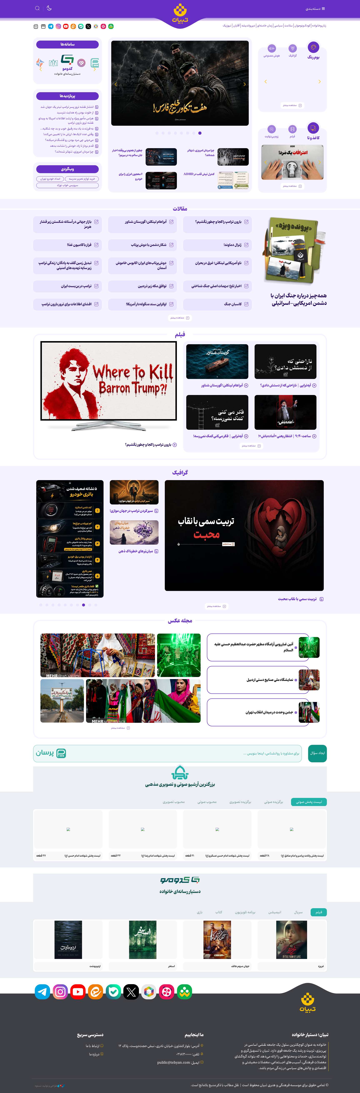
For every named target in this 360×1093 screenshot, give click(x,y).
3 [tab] (187, 133)
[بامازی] (39, 63)
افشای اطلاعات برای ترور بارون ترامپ (66, 304)
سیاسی (278, 26)
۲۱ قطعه (189, 856)
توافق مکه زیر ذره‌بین (152, 286)
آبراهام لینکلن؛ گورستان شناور (145, 222)
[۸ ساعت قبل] (309, 712)
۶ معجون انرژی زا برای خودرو (130, 176)
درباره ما (94, 1054)
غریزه (321, 966)
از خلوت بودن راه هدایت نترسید (75, 112)
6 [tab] (169, 133)
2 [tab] (193, 133)
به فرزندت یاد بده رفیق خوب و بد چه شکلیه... (67, 128)
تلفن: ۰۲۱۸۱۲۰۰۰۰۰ (187, 1054)
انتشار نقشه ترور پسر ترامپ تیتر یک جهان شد (67, 107)
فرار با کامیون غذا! (79, 245)
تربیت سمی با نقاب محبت (298, 599)
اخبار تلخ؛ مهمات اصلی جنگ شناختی (216, 286)
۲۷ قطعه (41, 856)
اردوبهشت (95, 966)
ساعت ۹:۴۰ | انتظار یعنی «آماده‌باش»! (284, 436)
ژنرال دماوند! (232, 245)
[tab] (313, 51)
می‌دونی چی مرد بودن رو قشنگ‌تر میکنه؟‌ (69, 140)
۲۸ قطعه (264, 856)
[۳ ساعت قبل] (309, 647)
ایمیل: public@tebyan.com (178, 1063)
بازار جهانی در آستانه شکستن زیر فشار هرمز (65, 224)
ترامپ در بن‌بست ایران (76, 286)
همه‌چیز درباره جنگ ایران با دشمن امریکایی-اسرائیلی (299, 300)
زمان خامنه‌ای (264, 26)
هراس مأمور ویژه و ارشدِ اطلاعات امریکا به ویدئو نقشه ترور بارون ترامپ (66, 120)
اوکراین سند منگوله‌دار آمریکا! (146, 304)
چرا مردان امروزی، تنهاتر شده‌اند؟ (201, 153)
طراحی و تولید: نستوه (46, 1086)
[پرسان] (95, 63)
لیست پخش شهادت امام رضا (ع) (158, 856)
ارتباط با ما (92, 1046)
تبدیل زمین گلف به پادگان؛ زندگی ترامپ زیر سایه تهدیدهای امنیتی (65, 265)
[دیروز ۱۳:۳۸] (70, 539)
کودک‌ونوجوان (302, 26)
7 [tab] (163, 133)
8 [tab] (156, 133)
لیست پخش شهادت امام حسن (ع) (82, 856)
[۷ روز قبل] (134, 492)
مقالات (180, 209)
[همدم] (81, 63)
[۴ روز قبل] (286, 361)
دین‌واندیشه (248, 26)
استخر (171, 966)
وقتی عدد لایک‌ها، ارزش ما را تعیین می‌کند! (68, 134)
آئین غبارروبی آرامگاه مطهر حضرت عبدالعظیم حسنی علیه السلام (253, 647)
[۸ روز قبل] (134, 532)
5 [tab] (175, 133)
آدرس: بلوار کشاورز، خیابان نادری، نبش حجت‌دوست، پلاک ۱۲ (159, 1046)
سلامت (288, 26)
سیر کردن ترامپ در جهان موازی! (131, 511)
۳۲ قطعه (116, 856)
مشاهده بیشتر (289, 105)
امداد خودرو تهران (50, 179)
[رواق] (53, 63)
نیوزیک (227, 26)
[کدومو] (67, 59)
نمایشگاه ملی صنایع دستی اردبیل (270, 680)
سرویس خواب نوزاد (67, 185)
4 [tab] (181, 133)
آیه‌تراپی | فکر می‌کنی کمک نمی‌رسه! (218, 436)
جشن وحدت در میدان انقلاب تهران (269, 712)
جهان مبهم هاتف (240, 966)
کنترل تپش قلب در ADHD (199, 174)
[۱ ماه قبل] (292, 162)
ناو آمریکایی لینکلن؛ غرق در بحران (218, 263)
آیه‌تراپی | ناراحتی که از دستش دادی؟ (285, 385)
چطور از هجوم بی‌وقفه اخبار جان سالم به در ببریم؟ (127, 153)
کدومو (67, 69)
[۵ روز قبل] (217, 361)
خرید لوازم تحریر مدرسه (82, 179)
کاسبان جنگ (232, 304)
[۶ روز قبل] (244, 535)
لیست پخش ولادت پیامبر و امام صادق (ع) (302, 856)
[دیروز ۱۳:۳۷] (180, 83)
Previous (244, 84)
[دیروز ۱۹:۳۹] (62, 701)
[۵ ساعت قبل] (309, 679)
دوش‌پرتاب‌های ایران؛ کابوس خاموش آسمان (141, 265)
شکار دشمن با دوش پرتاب (148, 245)
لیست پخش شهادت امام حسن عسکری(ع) (227, 856)
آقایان (236, 26)
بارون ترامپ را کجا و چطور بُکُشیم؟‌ (218, 222)
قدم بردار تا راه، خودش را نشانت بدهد (72, 146)
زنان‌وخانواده (319, 26)
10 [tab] (40, 605)
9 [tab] (46, 605)
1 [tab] (199, 133)
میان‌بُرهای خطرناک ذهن (136, 551)
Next (115, 84)
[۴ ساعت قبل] (161, 157)
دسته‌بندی (313, 9)
